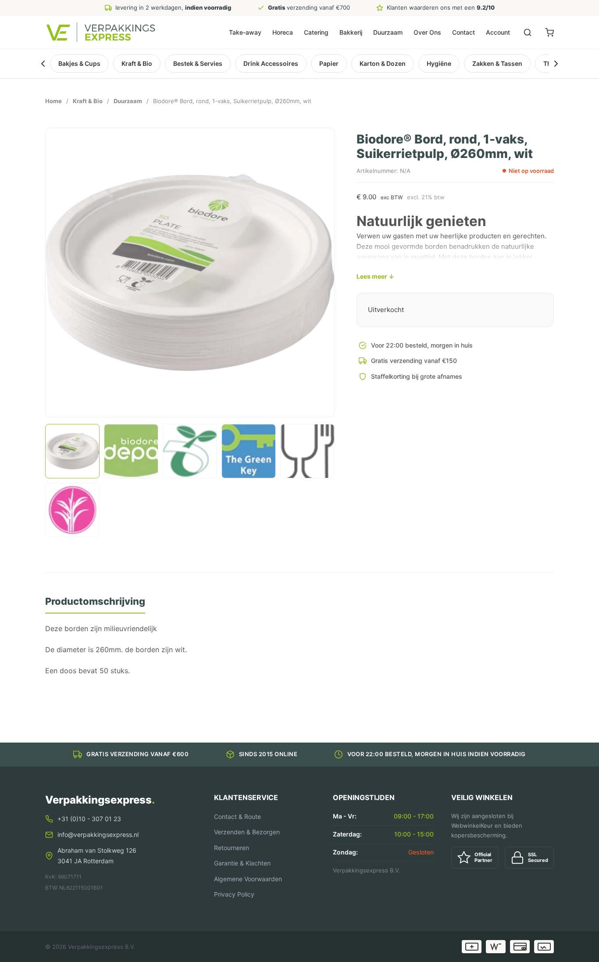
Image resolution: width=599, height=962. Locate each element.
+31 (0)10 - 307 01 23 (89, 818)
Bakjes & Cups (79, 63)
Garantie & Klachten (242, 863)
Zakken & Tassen (497, 63)
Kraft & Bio (136, 63)
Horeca (282, 32)
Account (498, 32)
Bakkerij (350, 32)
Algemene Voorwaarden (248, 879)
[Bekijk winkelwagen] (549, 32)
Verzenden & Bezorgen (247, 832)
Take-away (245, 32)
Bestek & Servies (197, 63)
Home (53, 100)
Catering (316, 32)
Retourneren (231, 847)
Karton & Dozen (383, 63)
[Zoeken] (527, 32)
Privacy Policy (234, 894)
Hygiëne (439, 63)
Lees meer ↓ (375, 276)
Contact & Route (237, 816)
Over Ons (427, 32)
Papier (329, 63)
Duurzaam (388, 32)
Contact (463, 32)
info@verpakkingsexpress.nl (98, 834)
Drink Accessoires (270, 63)
